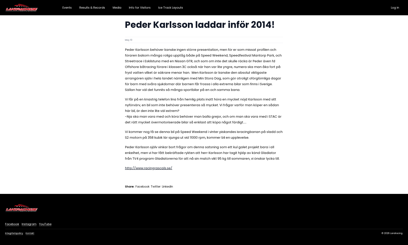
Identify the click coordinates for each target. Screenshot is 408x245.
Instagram (29, 224)
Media (117, 8)
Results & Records (92, 8)
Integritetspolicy (14, 233)
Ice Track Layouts (170, 8)
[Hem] (21, 7)
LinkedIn (167, 186)
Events (67, 8)
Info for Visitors (140, 8)
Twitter (156, 186)
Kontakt (30, 233)
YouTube (45, 224)
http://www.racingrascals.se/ (148, 168)
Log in (395, 8)
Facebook (142, 186)
